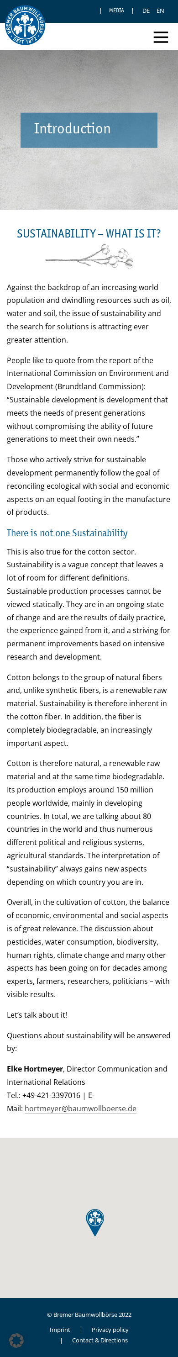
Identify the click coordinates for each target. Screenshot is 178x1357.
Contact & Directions (100, 1340)
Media (116, 10)
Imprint (60, 1329)
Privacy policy (110, 1329)
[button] (16, 1340)
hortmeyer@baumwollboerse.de (80, 1109)
